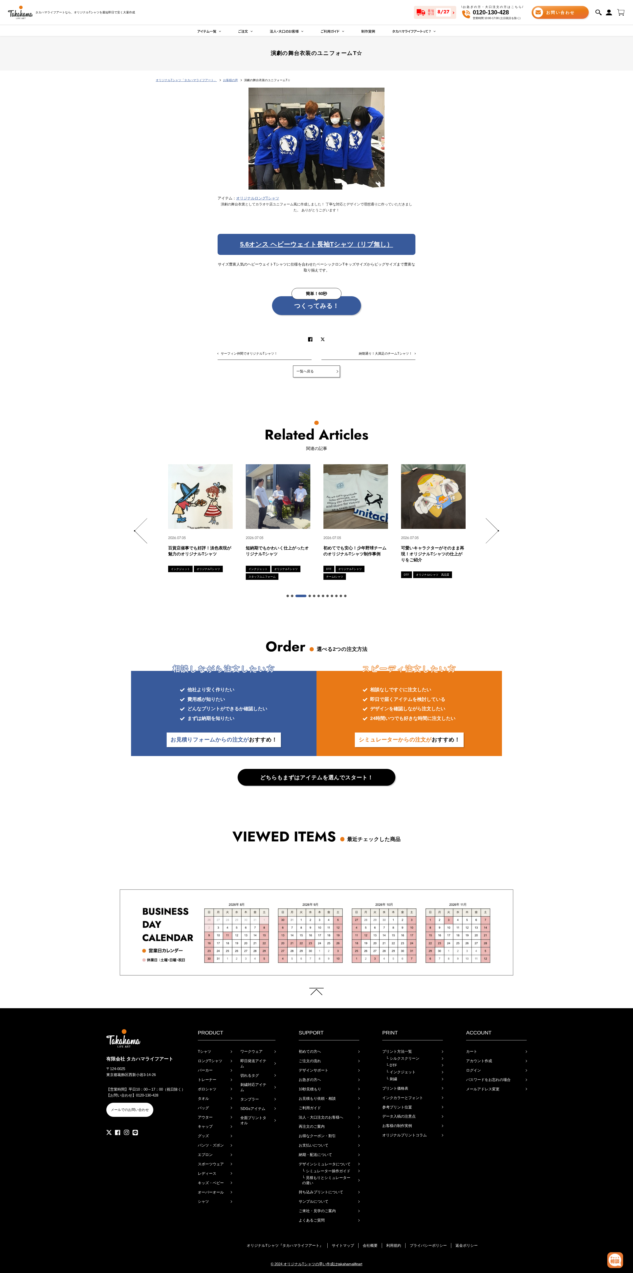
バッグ (203, 1108)
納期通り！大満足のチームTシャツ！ (385, 353)
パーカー (205, 1070)
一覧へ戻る (305, 371)
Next (492, 531)
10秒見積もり (310, 1089)
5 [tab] (314, 596)
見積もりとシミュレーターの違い (326, 1180)
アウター (205, 1117)
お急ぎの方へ (310, 1080)
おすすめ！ (224, 739)
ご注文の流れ (310, 1061)
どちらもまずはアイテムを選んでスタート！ (316, 777)
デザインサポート (313, 1070)
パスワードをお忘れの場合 (488, 1080)
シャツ (203, 1201)
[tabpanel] (200, 518)
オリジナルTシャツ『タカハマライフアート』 (285, 1246)
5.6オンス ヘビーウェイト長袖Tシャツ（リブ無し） (316, 244)
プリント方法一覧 (397, 1051)
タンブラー (249, 1099)
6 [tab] (319, 596)
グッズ (203, 1136)
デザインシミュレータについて (325, 1164)
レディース (207, 1173)
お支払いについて (313, 1145)
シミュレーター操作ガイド (326, 1171)
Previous (141, 531)
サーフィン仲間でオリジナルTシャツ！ (249, 353)
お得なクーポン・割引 (317, 1136)
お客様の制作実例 (397, 1126)
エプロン (205, 1155)
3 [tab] (301, 596)
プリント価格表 (395, 1088)
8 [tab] (328, 596)
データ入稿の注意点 (399, 1116)
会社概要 (370, 1246)
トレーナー (207, 1080)
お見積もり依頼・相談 (317, 1099)
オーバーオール (211, 1192)
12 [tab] (345, 596)
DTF (391, 1065)
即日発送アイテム (253, 1063)
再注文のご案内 (312, 1126)
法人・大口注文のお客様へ (321, 1117)
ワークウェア (251, 1051)
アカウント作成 (479, 1061)
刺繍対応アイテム (253, 1087)
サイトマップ (343, 1246)
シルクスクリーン (402, 1058)
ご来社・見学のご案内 (317, 1211)
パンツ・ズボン (211, 1145)
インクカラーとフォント (402, 1098)
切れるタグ (249, 1075)
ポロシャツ (207, 1089)
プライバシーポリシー (428, 1246)
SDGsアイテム (252, 1109)
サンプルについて (313, 1201)
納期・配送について (315, 1155)
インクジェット (401, 1072)
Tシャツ (204, 1051)
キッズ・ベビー (211, 1183)
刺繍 (391, 1079)
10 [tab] (337, 596)
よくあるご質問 (312, 1220)
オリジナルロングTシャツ (257, 198)
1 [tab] (288, 596)
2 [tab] (292, 596)
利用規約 (393, 1246)
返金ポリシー (466, 1246)
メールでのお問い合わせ (130, 1110)
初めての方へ (310, 1051)
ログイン (473, 1070)
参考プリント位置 (397, 1107)
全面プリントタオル (253, 1120)
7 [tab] (323, 596)
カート (471, 1051)
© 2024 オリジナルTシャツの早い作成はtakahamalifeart (316, 1264)
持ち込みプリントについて (321, 1192)
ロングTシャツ (210, 1061)
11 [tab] (341, 596)
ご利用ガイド (310, 1108)
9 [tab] (332, 596)
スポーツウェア (211, 1164)
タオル (203, 1099)
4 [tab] (310, 596)
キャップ (205, 1126)
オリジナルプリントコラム (404, 1135)
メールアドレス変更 (482, 1089)
